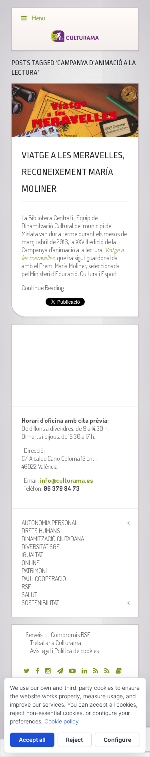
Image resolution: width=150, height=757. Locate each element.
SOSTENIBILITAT (40, 603)
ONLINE (31, 563)
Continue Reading (43, 288)
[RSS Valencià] (95, 671)
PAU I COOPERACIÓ (44, 579)
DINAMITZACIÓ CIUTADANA (53, 539)
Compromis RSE (70, 635)
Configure (117, 739)
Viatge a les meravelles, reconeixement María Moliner (73, 172)
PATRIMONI (34, 571)
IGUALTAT (32, 555)
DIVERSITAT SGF (41, 547)
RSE (26, 587)
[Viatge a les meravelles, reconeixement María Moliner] (75, 110)
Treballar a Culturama (55, 643)
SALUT (29, 595)
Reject (74, 739)
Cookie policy (61, 721)
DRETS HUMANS (41, 531)
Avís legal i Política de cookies (64, 651)
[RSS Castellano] (107, 671)
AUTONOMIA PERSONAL (50, 523)
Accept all (32, 739)
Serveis (34, 635)
